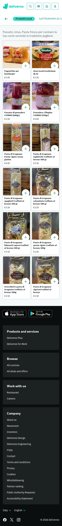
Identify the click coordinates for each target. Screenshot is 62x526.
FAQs (10, 450)
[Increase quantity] (25, 65)
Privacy (11, 468)
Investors (12, 432)
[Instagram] (19, 520)
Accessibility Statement (20, 498)
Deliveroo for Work (17, 344)
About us (12, 419)
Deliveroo (13, 6)
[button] (16, 60)
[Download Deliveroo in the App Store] (14, 313)
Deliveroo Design (16, 438)
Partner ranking (15, 486)
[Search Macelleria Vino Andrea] (30, 6)
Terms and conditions (18, 462)
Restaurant (13, 392)
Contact (11, 456)
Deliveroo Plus (15, 337)
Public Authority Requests (21, 492)
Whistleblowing (15, 480)
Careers (11, 398)
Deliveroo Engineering (19, 444)
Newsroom (13, 425)
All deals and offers (17, 371)
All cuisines (13, 365)
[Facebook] (5, 520)
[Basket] (38, 6)
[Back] (7, 19)
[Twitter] (12, 520)
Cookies (11, 474)
